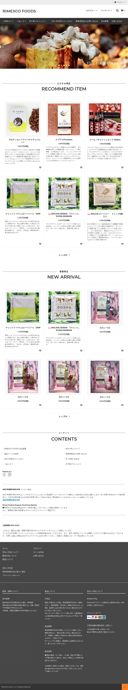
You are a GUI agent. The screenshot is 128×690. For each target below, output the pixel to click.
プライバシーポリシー (11, 575)
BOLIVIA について (73, 449)
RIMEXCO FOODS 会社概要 (15, 449)
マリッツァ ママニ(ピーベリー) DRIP (23, 213)
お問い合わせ (117, 21)
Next (125, 47)
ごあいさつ (21, 21)
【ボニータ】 (105, 327)
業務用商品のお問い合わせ (87, 21)
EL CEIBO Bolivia (72, 459)
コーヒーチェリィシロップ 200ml (105, 139)
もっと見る (63, 255)
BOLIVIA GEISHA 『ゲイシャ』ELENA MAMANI (66, 215)
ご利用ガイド (8, 21)
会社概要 (105, 21)
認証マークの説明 (11, 454)
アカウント (120, 2)
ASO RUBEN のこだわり (62, 21)
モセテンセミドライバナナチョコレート (25, 140)
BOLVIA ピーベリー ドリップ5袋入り (107, 215)
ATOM (10, 568)
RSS (4, 568)
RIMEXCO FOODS (19, 11)
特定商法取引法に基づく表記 (13, 572)
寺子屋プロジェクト (37, 21)
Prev (3, 47)
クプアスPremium (64, 139)
